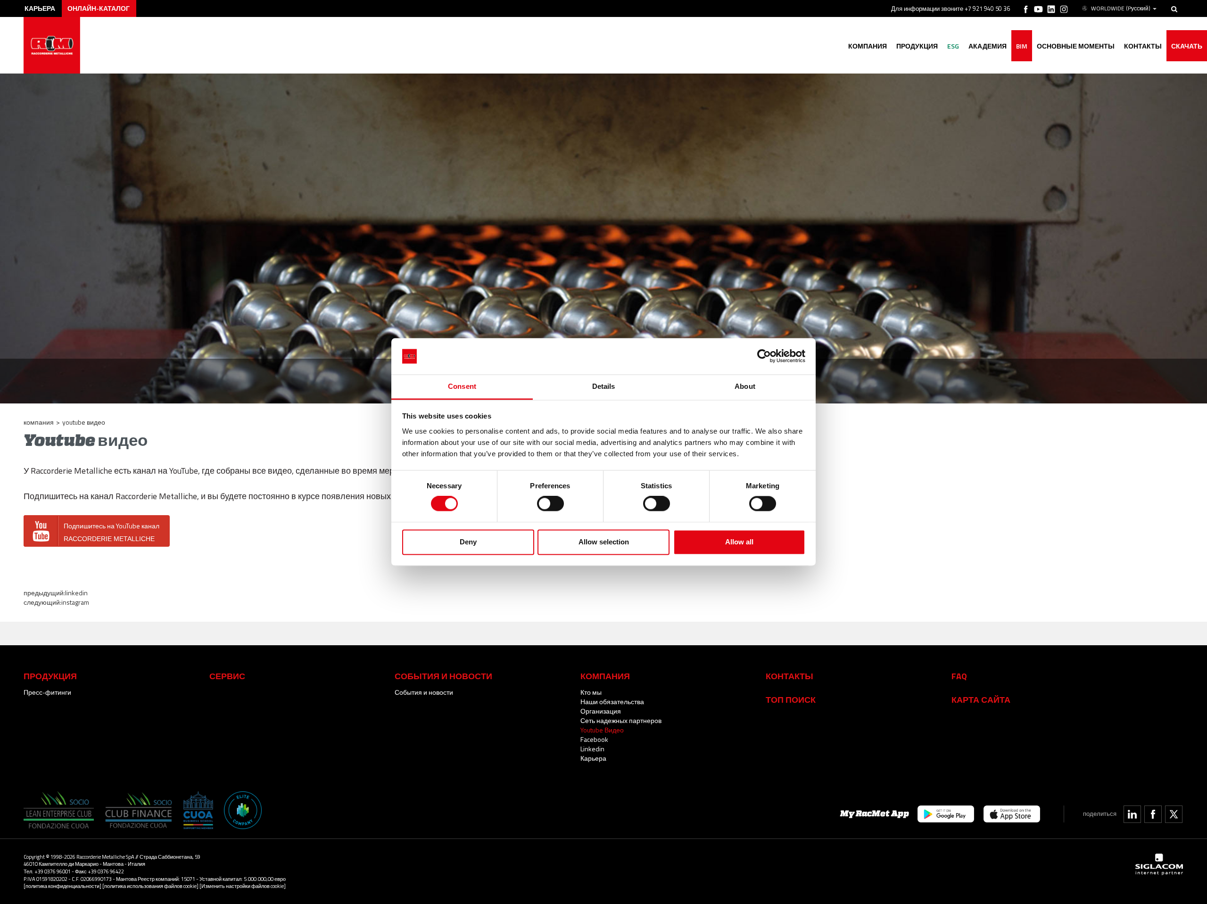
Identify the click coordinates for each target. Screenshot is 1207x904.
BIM (1021, 46)
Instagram (75, 602)
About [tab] (745, 386)
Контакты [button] (1143, 46)
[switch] (550, 503)
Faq (959, 675)
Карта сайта (980, 699)
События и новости (424, 692)
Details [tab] (603, 386)
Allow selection (604, 542)
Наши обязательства (612, 702)
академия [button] (987, 46)
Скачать (1186, 46)
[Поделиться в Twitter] (1173, 814)
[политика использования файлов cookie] (150, 886)
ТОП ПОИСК (791, 699)
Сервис (227, 675)
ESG (953, 46)
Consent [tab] (462, 386)
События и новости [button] (443, 675)
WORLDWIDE (1120, 8)
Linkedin (76, 593)
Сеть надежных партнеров (620, 720)
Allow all (739, 542)
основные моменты (1076, 46)
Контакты (789, 675)
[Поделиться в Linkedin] (1132, 814)
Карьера (593, 758)
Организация (600, 711)
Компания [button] (867, 46)
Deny (468, 542)
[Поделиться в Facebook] (1153, 814)
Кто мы (591, 692)
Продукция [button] (917, 46)
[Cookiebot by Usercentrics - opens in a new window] (764, 356)
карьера (40, 8)
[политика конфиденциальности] (62, 886)
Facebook (594, 739)
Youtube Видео (602, 730)
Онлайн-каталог (98, 8)
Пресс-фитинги (47, 692)
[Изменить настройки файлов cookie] (242, 886)
